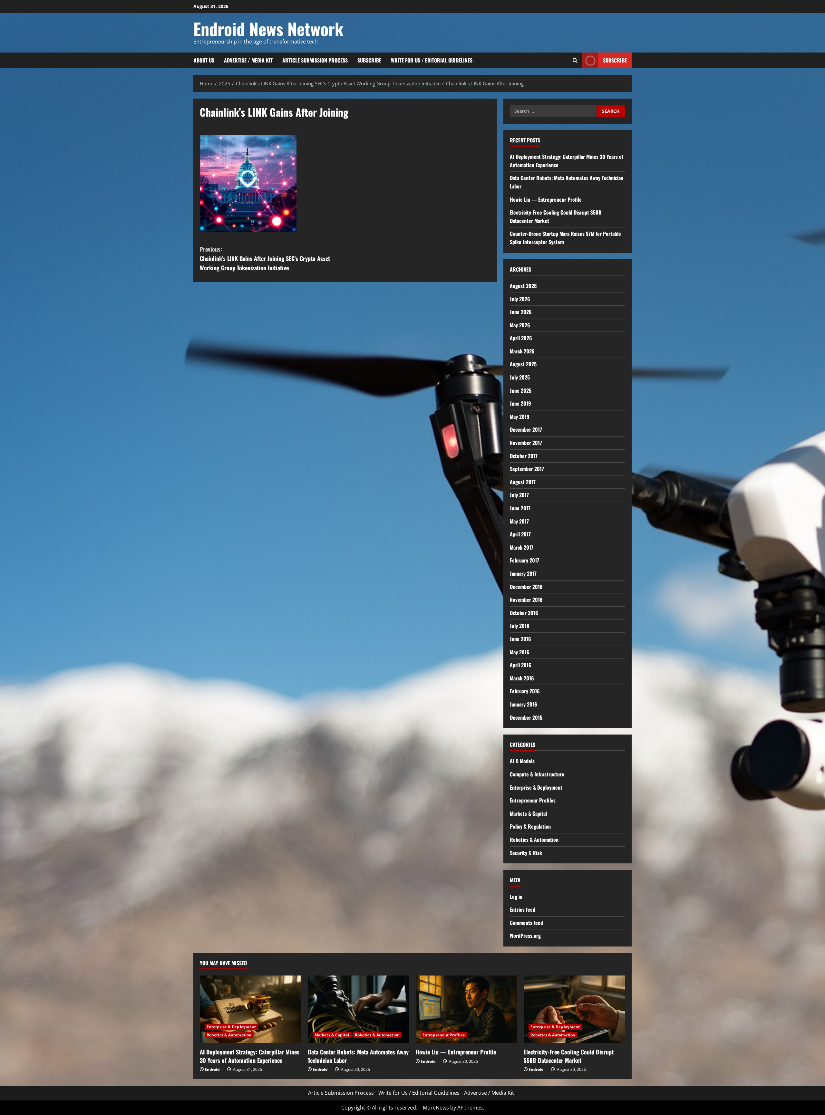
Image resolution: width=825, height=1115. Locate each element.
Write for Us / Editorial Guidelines (431, 60)
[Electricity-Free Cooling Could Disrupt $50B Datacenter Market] (574, 1009)
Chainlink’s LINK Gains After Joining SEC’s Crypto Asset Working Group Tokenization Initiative (265, 258)
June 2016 (520, 639)
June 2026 (521, 312)
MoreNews (436, 1107)
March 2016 (522, 678)
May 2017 (519, 521)
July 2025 (520, 377)
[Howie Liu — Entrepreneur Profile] (466, 1009)
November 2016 (526, 599)
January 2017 (523, 573)
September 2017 (527, 469)
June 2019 (520, 403)
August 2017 (523, 482)
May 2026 (520, 325)
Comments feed (526, 923)
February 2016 (525, 691)
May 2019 (519, 416)
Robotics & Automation (534, 839)
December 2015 (526, 717)
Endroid (212, 1069)
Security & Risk (526, 853)
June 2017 (520, 508)
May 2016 (519, 652)
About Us (204, 60)
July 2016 (519, 626)
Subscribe (369, 60)
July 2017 (519, 495)
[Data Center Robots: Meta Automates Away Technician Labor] (358, 1009)
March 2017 (521, 547)
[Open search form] (575, 60)
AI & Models (522, 761)
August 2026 (523, 286)
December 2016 (526, 587)
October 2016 (524, 613)
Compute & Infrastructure (537, 774)
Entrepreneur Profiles (533, 800)
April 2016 (520, 665)
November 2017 (526, 443)
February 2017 (524, 560)
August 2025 (523, 364)
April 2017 (520, 534)
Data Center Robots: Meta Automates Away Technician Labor (358, 1056)
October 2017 (524, 456)
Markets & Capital (528, 813)
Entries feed (522, 909)
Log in (516, 896)
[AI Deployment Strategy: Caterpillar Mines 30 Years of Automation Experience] (250, 1009)
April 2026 (521, 338)
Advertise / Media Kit (248, 60)
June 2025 (520, 390)
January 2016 (523, 704)
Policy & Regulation (530, 826)
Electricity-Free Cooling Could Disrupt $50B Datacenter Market (569, 1056)
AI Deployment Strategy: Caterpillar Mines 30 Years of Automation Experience (249, 1056)
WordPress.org (525, 935)
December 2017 (526, 429)
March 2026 (522, 351)
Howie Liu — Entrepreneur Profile (546, 199)
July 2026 (520, 299)
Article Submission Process (315, 60)
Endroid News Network (268, 28)
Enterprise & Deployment (536, 787)
